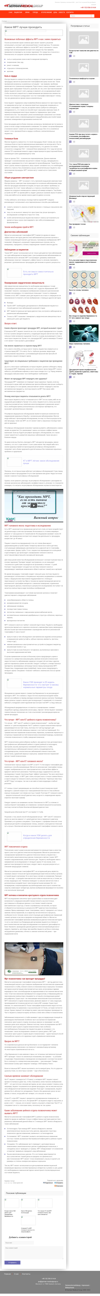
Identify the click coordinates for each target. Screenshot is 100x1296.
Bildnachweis (69, 1288)
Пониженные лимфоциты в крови (82, 78)
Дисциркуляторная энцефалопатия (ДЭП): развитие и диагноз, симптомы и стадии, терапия (83, 372)
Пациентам (18, 12)
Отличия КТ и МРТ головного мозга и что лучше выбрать (28, 1230)
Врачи (27, 12)
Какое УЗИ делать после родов (26, 1211)
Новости (62, 12)
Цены (55, 12)
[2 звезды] (7, 1183)
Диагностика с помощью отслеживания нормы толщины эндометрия (81, 106)
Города (35, 12)
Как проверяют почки (77, 224)
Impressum (85, 1285)
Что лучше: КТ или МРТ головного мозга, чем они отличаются (45, 1212)
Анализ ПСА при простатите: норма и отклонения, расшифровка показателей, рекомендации (83, 136)
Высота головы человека (78, 290)
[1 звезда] (5, 1183)
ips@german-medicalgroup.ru (48, 1281)
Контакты (70, 12)
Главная (7, 1274)
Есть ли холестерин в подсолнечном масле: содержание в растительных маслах (83, 262)
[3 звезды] (8, 1183)
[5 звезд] (12, 1183)
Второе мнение (46, 12)
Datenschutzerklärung (72, 1285)
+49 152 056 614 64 (88, 7)
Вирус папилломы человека (79, 344)
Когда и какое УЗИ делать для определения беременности (10, 1213)
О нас (10, 12)
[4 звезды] (10, 1183)
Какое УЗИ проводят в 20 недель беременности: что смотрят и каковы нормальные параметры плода (41, 684)
